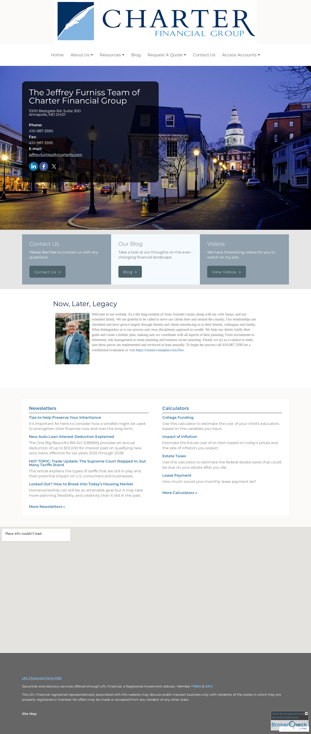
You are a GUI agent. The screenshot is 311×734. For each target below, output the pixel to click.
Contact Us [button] (45, 272)
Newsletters (42, 408)
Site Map (29, 714)
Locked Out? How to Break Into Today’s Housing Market (81, 484)
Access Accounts (239, 54)
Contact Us (204, 54)
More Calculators (179, 493)
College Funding (178, 417)
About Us (80, 54)
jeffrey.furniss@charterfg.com (55, 154)
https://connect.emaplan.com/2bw (160, 350)
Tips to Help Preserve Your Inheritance (65, 417)
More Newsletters (47, 506)
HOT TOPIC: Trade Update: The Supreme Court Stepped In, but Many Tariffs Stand (87, 463)
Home (57, 54)
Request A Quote (165, 54)
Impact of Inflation (179, 436)
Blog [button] (128, 272)
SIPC (209, 686)
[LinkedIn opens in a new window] (33, 167)
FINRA (196, 686)
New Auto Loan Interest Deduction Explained (71, 436)
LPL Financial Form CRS (41, 678)
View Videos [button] (224, 272)
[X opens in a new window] (54, 167)
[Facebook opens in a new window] (43, 167)
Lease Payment (176, 475)
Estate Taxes (174, 456)
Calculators (175, 408)
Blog (136, 54)
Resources (110, 54)
